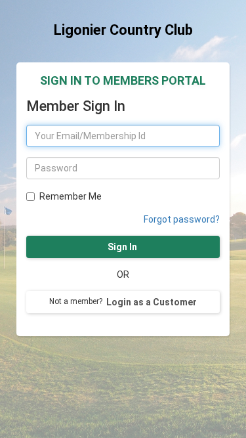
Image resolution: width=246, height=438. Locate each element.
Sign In (123, 247)
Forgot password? (182, 219)
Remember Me (70, 196)
